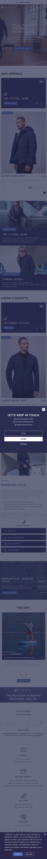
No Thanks (23, 444)
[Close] (45, 834)
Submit (24, 439)
